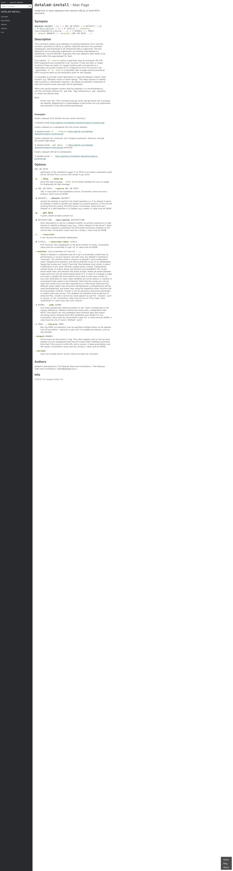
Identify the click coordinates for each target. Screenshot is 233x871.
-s (62, 26)
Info (2, 32)
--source (54, 60)
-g (99, 26)
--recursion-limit (58, 242)
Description (5, 20)
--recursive (47, 234)
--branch (41, 33)
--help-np (57, 179)
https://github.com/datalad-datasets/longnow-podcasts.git (77, 122)
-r (58, 28)
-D (37, 28)
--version (63, 33)
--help (44, 179)
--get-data (56, 145)
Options (4, 24)
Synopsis (4, 17)
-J (72, 31)
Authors (4, 28)
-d (83, 26)
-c (86, 31)
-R (64, 28)
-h (56, 26)
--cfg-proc (52, 324)
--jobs (50, 305)
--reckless (84, 28)
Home (226, 859)
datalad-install (11, 11)
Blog (225, 863)
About (226, 867)
